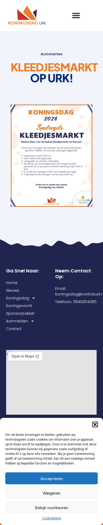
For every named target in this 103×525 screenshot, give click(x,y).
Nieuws (12, 290)
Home (11, 282)
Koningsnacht (19, 305)
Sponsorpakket (20, 313)
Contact (14, 328)
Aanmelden (17, 321)
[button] (95, 424)
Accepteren (51, 478)
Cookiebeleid (51, 518)
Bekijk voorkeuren (51, 507)
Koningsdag (17, 298)
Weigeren (51, 492)
